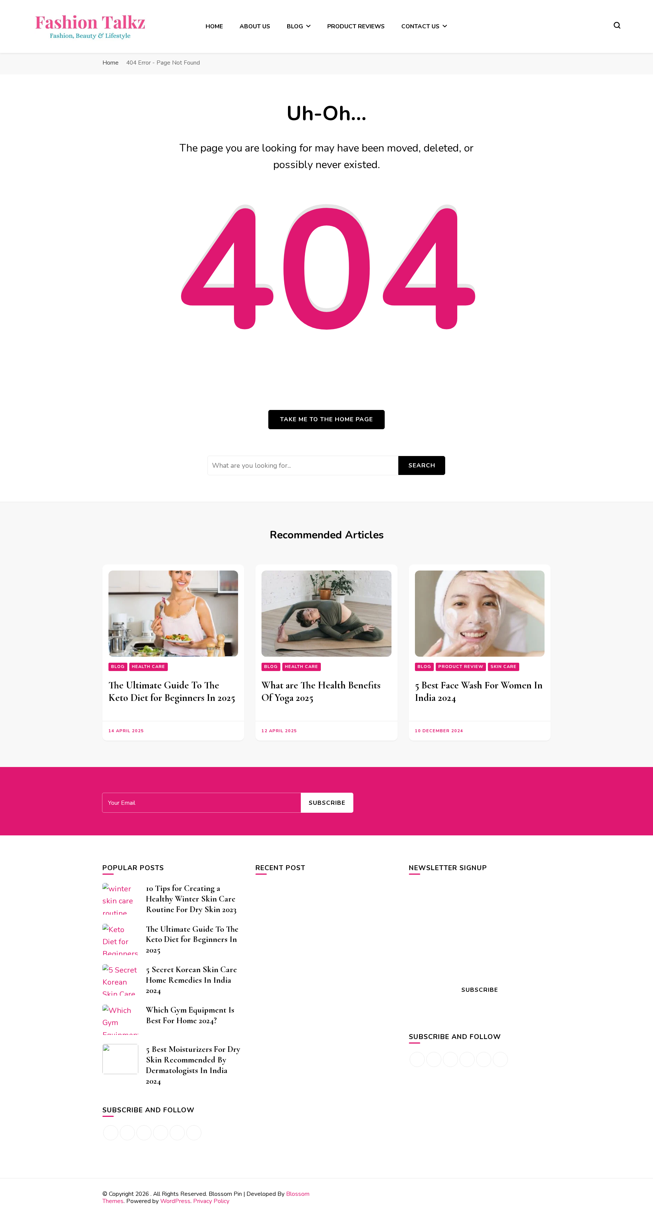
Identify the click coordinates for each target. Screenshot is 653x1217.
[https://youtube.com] (193, 1132)
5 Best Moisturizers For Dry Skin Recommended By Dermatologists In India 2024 (193, 1065)
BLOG (295, 26)
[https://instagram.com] (433, 1059)
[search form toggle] (617, 25)
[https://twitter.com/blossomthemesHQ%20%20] (127, 1132)
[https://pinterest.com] (160, 1132)
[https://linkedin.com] (144, 1132)
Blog (118, 667)
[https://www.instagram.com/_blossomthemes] (177, 1132)
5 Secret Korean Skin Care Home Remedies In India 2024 (191, 980)
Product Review (460, 667)
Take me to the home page (326, 419)
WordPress (175, 1201)
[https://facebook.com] (417, 1059)
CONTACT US (420, 26)
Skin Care (504, 667)
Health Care (148, 667)
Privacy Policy (211, 1201)
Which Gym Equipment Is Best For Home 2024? (190, 1015)
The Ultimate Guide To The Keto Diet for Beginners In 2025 (171, 691)
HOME (214, 26)
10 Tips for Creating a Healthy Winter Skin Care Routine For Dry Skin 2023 (191, 898)
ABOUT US (255, 26)
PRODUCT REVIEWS (356, 26)
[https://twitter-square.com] (500, 1059)
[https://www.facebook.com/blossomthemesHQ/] (110, 1132)
